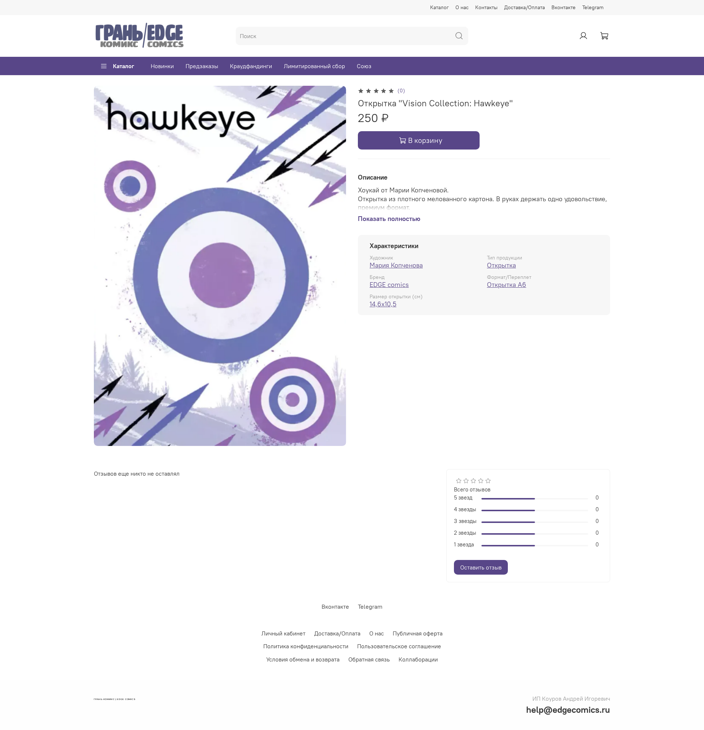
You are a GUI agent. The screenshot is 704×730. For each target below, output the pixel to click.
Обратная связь (369, 659)
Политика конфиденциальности (305, 646)
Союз (364, 66)
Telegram (593, 7)
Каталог (439, 7)
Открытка (501, 265)
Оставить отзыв (481, 567)
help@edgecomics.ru (568, 709)
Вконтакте (563, 7)
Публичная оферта (418, 633)
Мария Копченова (396, 265)
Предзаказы (202, 66)
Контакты (486, 7)
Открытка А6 (506, 284)
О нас (462, 7)
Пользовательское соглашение (399, 646)
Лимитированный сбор (314, 66)
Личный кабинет (283, 633)
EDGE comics (389, 284)
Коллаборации (418, 659)
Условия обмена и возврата (303, 659)
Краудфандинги (251, 66)
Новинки (162, 66)
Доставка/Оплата (524, 7)
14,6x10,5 (383, 304)
